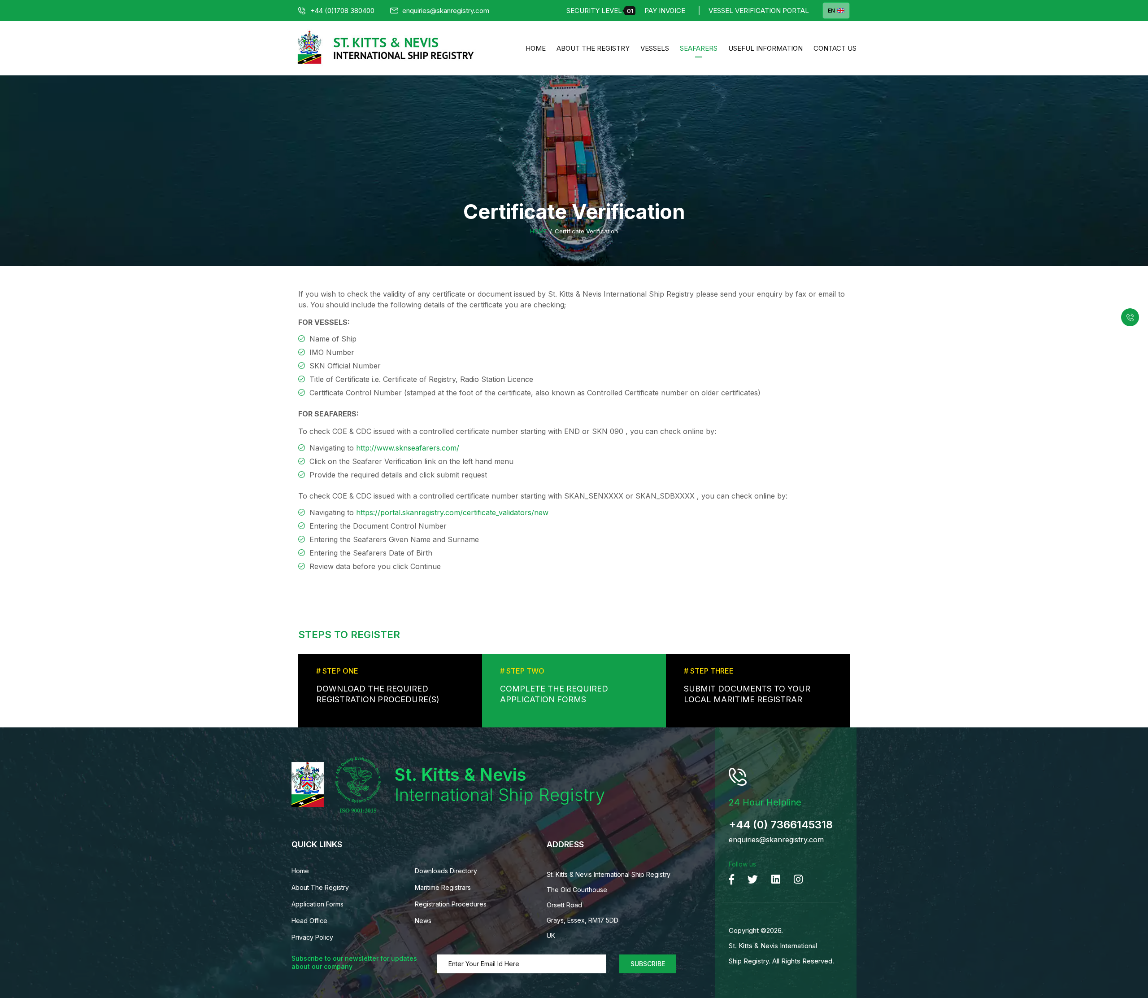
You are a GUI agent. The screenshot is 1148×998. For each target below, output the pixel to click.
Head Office (309, 920)
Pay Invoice (664, 10)
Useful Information (765, 48)
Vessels (654, 48)
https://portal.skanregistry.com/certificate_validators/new (452, 512)
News (423, 920)
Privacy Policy (312, 937)
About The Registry (593, 48)
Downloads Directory (446, 871)
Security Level (599, 10)
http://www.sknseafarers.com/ (407, 447)
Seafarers (699, 48)
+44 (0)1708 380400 (342, 10)
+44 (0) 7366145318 (781, 824)
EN (831, 10)
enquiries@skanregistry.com (445, 10)
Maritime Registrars (443, 887)
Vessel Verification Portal (759, 10)
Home (536, 48)
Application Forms (317, 904)
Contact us (835, 48)
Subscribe (648, 963)
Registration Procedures (451, 904)
